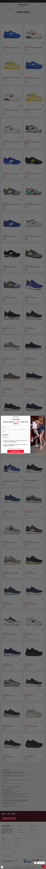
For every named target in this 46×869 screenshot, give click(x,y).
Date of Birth (5, 434)
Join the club (15, 451)
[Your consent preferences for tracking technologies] (2, 867)
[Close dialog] (44, 417)
